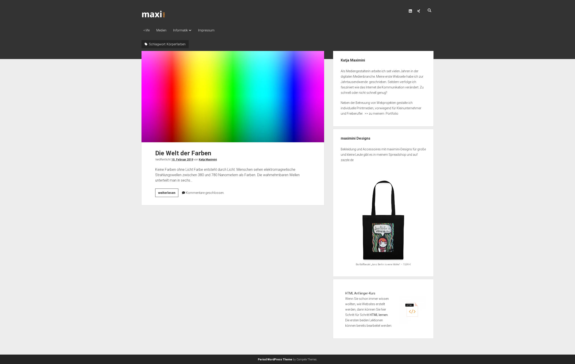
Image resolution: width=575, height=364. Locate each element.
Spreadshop (397, 154)
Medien (161, 30)
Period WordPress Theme (275, 359)
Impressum (206, 30)
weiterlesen (168, 194)
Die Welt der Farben (233, 96)
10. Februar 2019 (182, 159)
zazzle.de (347, 160)
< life (146, 30)
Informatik (180, 30)
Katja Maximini (208, 159)
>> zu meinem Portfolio (381, 113)
